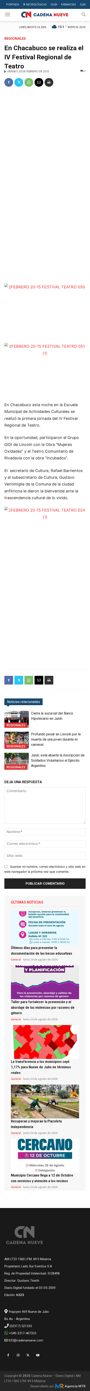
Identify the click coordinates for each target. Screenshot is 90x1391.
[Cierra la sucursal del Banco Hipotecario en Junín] (16, 719)
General (16, 959)
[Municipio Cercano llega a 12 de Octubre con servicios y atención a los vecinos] (45, 1156)
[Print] (49, 82)
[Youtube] (38, 1355)
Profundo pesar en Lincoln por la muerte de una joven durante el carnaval (56, 739)
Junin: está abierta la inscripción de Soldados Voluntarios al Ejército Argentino (58, 760)
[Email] (39, 82)
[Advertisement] (45, 138)
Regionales (15, 38)
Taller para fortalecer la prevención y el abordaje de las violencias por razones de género (42, 1007)
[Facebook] (8, 82)
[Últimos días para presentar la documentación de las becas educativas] (45, 928)
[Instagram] (18, 1355)
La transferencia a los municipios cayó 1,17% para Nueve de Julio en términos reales (41, 1067)
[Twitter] (18, 82)
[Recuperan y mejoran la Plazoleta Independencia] (45, 1101)
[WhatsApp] (28, 82)
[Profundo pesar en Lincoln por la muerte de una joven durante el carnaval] (16, 740)
